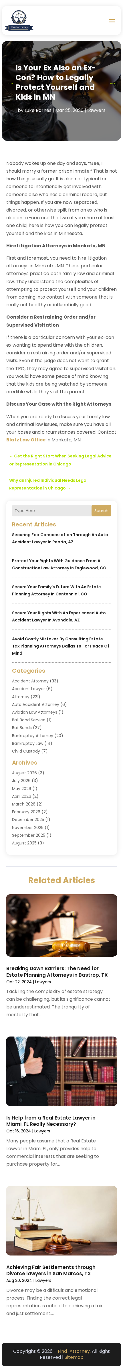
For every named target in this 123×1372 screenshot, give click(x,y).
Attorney (20, 697)
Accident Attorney (30, 681)
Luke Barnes (38, 110)
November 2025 (27, 827)
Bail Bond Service (28, 720)
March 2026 (23, 804)
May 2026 (21, 788)
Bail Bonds (22, 728)
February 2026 (26, 812)
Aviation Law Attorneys (34, 712)
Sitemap (74, 1357)
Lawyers (96, 110)
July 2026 (21, 780)
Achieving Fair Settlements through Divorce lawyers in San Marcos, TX (51, 1270)
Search (101, 511)
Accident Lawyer (28, 689)
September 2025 (28, 835)
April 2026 (21, 796)
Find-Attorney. (74, 1351)
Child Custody (26, 751)
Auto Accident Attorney (35, 704)
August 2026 (24, 773)
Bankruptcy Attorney (32, 736)
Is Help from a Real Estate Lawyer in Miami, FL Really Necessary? (51, 1121)
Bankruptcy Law (27, 743)
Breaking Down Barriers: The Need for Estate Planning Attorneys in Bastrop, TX (57, 971)
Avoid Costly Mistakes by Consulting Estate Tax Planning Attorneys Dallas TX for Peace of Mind (60, 646)
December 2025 (28, 819)
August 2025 (24, 843)
